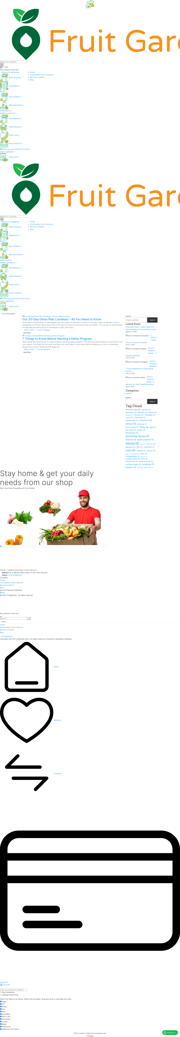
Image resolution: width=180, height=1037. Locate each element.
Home (3, 314)
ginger (141, 430)
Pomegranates (133, 456)
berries (152, 412)
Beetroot (142, 412)
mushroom (149, 447)
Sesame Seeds (146, 461)
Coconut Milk (132, 427)
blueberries (130, 415)
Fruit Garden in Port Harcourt (11, 583)
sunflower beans (133, 464)
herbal (132, 443)
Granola (131, 439)
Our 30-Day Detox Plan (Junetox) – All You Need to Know (61, 319)
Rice (144, 459)
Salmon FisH (132, 461)
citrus (131, 423)
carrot (129, 418)
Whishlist (57, 720)
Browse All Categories (10, 72)
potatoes (144, 456)
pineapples (135, 454)
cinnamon (145, 420)
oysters (151, 451)
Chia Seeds (140, 418)
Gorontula (132, 432)
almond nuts (133, 409)
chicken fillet (132, 420)
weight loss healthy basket (145, 467)
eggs (152, 427)
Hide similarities (7, 992)
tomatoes (148, 464)
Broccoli (139, 415)
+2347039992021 (15, 575)
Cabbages (150, 415)
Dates (144, 427)
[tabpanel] (90, 628)
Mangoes (131, 447)
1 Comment (39, 330)
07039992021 (6, 636)
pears (128, 454)
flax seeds (131, 430)
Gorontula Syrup (137, 436)
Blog (2, 588)
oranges (141, 451)
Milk (140, 447)
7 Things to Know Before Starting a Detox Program (57, 338)
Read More (27, 333)
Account (6, 985)
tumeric (131, 467)
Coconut (142, 424)
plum (143, 454)
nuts (131, 450)
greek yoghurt (145, 439)
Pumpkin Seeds (133, 459)
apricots (146, 410)
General (47, 330)
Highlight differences (9, 995)
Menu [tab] (4, 622)
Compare (57, 774)
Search (128, 316)
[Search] (2, 64)
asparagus (131, 412)
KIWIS (142, 444)
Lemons (150, 444)
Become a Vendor (7, 585)
